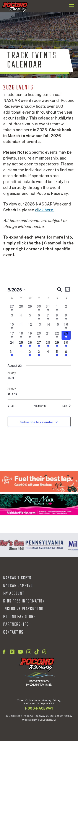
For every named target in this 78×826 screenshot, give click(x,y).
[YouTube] (20, 651)
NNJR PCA (13, 394)
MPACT (11, 378)
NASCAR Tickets (17, 578)
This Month (39, 405)
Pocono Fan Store (19, 617)
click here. (44, 210)
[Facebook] (3, 651)
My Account (13, 593)
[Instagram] (28, 651)
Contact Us (13, 632)
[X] (12, 651)
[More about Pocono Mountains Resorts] (39, 678)
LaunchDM (49, 719)
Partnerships (16, 624)
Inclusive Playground (23, 609)
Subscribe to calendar (36, 422)
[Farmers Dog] (39, 481)
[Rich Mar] (39, 504)
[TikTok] (36, 651)
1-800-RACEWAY (39, 708)
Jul (13, 405)
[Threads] (44, 651)
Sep (64, 405)
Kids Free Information (24, 601)
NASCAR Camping (18, 585)
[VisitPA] (43, 544)
